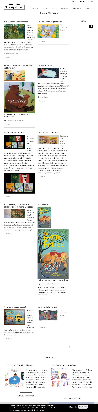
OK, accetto (73, 407)
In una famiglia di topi (22, 330)
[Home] (14, 7)
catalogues (88, 8)
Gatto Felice (8, 332)
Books (54, 8)
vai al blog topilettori (72, 398)
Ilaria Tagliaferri (9, 47)
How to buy (64, 8)
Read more (9, 57)
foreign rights (76, 8)
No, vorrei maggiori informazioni (32, 410)
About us (35, 8)
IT (88, 1)
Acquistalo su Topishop (17, 120)
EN (92, 1)
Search (92, 26)
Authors (45, 8)
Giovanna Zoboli (12, 53)
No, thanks (83, 407)
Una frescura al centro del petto (65, 365)
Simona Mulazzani (27, 332)
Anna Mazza (44, 97)
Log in (73, 1)
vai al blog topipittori (26, 396)
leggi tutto (41, 387)
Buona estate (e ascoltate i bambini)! (20, 365)
